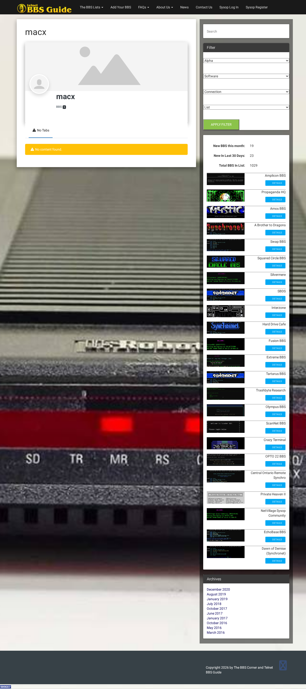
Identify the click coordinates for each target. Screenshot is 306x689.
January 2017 (217, 618)
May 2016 (214, 628)
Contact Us (204, 7)
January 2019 (217, 599)
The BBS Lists (90, 7)
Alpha (207, 54)
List (206, 101)
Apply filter (221, 124)
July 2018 (214, 604)
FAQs (142, 7)
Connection (212, 86)
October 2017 (217, 608)
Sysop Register (257, 7)
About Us (163, 7)
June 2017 (215, 613)
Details (277, 183)
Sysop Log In (229, 7)
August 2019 (216, 594)
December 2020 (218, 589)
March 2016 (216, 632)
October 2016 (217, 623)
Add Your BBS (120, 7)
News (184, 7)
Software (210, 70)
